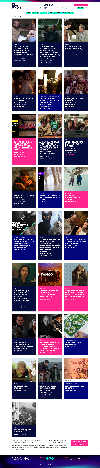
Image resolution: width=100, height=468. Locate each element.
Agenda (80, 7)
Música (35, 12)
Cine (28, 12)
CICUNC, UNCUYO (49, 464)
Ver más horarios (18, 62)
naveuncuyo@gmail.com (78, 458)
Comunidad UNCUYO (79, 441)
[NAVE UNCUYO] (16, 6)
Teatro (43, 12)
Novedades (49, 7)
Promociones (79, 444)
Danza (51, 12)
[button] (45, 5)
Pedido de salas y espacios (78, 460)
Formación (69, 12)
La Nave (33, 7)
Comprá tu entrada (81, 4)
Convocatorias (61, 7)
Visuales (59, 12)
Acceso (58, 464)
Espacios (41, 7)
